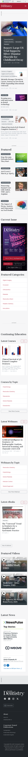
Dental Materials (7, 401)
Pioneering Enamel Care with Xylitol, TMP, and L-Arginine (6, 190)
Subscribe (7, 264)
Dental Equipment (8, 486)
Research (4, 121)
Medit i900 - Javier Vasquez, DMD (11, 584)
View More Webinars (14, 492)
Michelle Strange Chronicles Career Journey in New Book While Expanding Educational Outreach (12, 82)
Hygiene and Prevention (8, 73)
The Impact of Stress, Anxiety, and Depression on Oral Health (7, 207)
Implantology (7, 387)
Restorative (19, 41)
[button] (22, 341)
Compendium (6, 730)
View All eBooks (6, 545)
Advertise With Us (7, 719)
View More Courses (14, 411)
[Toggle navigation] (25, 6)
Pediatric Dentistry (9, 41)
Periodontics (6, 396)
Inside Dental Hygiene (8, 734)
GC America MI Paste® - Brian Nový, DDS (13, 600)
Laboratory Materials (7, 124)
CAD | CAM (10, 121)
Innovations (6, 308)
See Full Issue (18, 264)
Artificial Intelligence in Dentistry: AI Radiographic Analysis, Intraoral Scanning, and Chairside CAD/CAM (12, 444)
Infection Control (7, 481)
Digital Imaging (7, 280)
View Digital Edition (13, 267)
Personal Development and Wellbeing (7, 76)
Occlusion (6, 285)
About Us (5, 717)
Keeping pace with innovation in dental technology (7, 101)
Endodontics (6, 405)
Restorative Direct (8, 299)
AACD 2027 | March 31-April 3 (7, 172)
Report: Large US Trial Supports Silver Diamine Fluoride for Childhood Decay (13, 54)
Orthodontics (6, 289)
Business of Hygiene (7, 71)
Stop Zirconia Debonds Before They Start (7, 159)
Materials (6, 44)
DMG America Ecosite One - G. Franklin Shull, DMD (12, 564)
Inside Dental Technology (9, 732)
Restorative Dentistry (9, 391)
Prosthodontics (5, 119)
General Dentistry (8, 39)
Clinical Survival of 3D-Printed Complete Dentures (13, 128)
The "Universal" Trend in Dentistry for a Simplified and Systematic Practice (11, 527)
